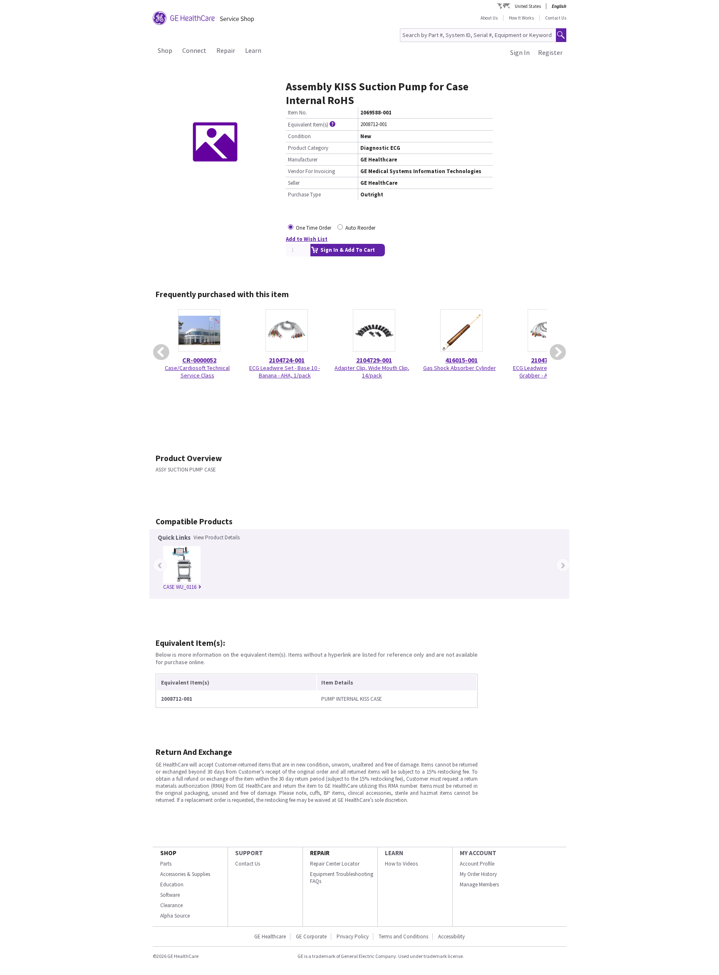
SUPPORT (249, 853)
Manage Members (479, 884)
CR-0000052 (199, 360)
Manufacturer (302, 159)
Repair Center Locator (335, 863)
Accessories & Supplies (185, 874)
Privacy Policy (353, 936)
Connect (194, 50)
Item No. (297, 112)
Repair (225, 50)
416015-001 (461, 360)
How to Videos (401, 863)
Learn (253, 50)
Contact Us (555, 18)
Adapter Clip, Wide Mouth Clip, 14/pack (372, 371)
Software (170, 894)
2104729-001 (374, 360)
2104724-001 (287, 360)
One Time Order (313, 227)
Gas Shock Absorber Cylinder (459, 368)
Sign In (520, 52)
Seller (294, 182)
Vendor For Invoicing (311, 171)
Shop (165, 50)
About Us (489, 18)
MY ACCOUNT (478, 853)
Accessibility (451, 936)
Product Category (308, 147)
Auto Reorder (360, 227)
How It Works (521, 18)
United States (528, 6)
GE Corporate (311, 936)
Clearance (171, 905)
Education (171, 884)
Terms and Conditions (403, 936)
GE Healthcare (270, 936)
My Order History (478, 874)
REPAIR (320, 853)
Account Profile (477, 863)
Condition (299, 136)
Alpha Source (175, 915)
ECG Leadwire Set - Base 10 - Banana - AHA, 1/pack (284, 371)
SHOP (168, 853)
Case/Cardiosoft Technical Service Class (197, 371)
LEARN (394, 853)
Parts (165, 863)
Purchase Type (304, 194)
